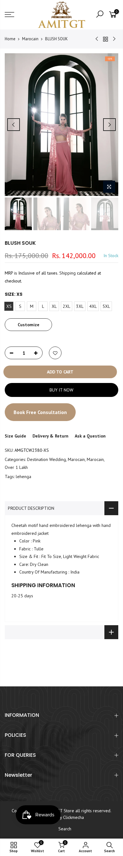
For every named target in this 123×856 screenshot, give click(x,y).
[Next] (109, 124)
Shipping (67, 273)
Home (10, 39)
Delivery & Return (50, 436)
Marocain (30, 39)
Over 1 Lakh (16, 467)
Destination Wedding (46, 459)
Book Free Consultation (40, 412)
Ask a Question (90, 436)
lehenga (23, 476)
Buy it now (61, 390)
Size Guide (15, 436)
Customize (28, 324)
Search (64, 829)
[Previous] (13, 124)
